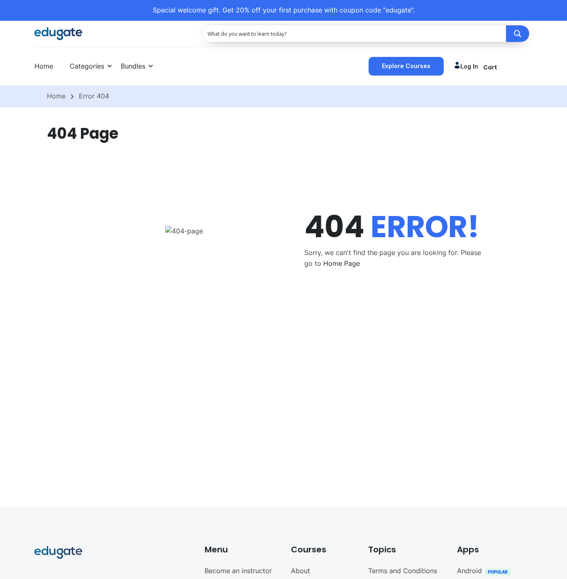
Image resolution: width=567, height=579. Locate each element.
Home (43, 66)
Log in (469, 66)
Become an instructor (238, 571)
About (300, 571)
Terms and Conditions (402, 571)
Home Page (341, 263)
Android (469, 571)
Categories (87, 66)
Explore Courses (406, 65)
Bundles (133, 66)
